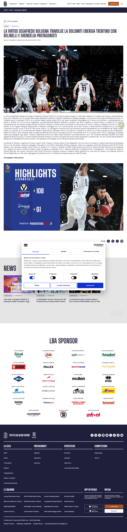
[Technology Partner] (108, 367)
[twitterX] (110, 435)
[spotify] (121, 435)
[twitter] (117, 241)
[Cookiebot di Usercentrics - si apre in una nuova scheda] (95, 245)
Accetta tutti (90, 285)
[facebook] (108, 241)
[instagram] (95, 435)
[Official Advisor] (93, 414)
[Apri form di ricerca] (121, 3)
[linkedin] (121, 241)
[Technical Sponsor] (108, 379)
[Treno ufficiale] (48, 379)
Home (6, 10)
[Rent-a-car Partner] (18, 391)
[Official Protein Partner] (108, 355)
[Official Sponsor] (18, 367)
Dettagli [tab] (63, 251)
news (11, 10)
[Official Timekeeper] (78, 391)
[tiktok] (114, 435)
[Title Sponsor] (18, 355)
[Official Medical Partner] (18, 379)
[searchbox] (63, 2)
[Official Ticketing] (48, 391)
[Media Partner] (78, 402)
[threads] (99, 435)
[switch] (53, 277)
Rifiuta (37, 285)
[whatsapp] (112, 241)
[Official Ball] (78, 379)
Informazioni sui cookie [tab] (91, 251)
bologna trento (21, 10)
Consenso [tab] (35, 251)
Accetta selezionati (63, 285)
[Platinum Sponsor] (48, 355)
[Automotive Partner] (78, 355)
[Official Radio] (63, 414)
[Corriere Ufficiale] (48, 402)
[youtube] (106, 435)
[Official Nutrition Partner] (108, 391)
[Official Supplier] (18, 402)
